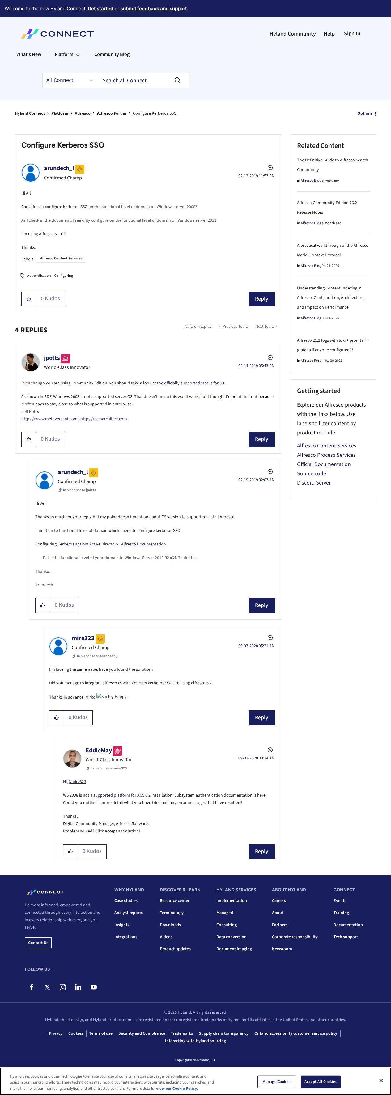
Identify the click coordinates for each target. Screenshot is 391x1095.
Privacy (55, 1033)
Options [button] (364, 113)
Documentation (348, 925)
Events (340, 901)
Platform (59, 113)
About (277, 913)
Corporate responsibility (295, 937)
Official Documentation (324, 464)
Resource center (174, 901)
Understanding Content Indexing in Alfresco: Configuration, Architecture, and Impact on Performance (330, 297)
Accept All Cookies (320, 1081)
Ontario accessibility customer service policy (295, 1033)
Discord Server (314, 483)
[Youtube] (93, 987)
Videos (166, 937)
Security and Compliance (141, 1033)
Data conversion (231, 937)
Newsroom (282, 949)
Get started (100, 8)
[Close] (381, 1080)
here (261, 795)
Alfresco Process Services (326, 455)
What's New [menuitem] (28, 54)
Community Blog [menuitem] (112, 54)
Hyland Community (293, 34)
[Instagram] (63, 987)
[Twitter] (47, 987)
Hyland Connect (30, 113)
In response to (79, 490)
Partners (279, 925)
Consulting (226, 925)
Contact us (38, 943)
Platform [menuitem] (64, 54)
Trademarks (182, 1033)
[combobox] (142, 80)
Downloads (170, 925)
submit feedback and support (154, 8)
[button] (29, 299)
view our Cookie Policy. (177, 1088)
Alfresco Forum (111, 113)
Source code (311, 473)
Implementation (231, 901)
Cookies (75, 1033)
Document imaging (234, 949)
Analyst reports (128, 913)
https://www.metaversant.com (49, 419)
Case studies (126, 901)
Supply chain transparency (224, 1033)
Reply (261, 299)
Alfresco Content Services (61, 258)
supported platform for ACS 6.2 (122, 795)
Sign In (352, 33)
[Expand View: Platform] (78, 54)
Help (329, 34)
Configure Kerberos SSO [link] (154, 113)
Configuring (63, 275)
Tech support (346, 937)
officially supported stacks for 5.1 (194, 383)
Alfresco (83, 113)
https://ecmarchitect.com (103, 419)
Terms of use (101, 1033)
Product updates (175, 949)
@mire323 (77, 782)
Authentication (39, 275)
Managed (224, 913)
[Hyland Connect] (57, 34)
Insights (121, 925)
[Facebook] (32, 987)
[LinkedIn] (78, 987)
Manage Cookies (276, 1081)
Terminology (172, 913)
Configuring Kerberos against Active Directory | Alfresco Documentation (100, 544)
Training (341, 913)
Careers (279, 901)
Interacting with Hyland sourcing (195, 1041)
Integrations (125, 937)
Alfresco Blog (311, 180)
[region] (195, 1081)
